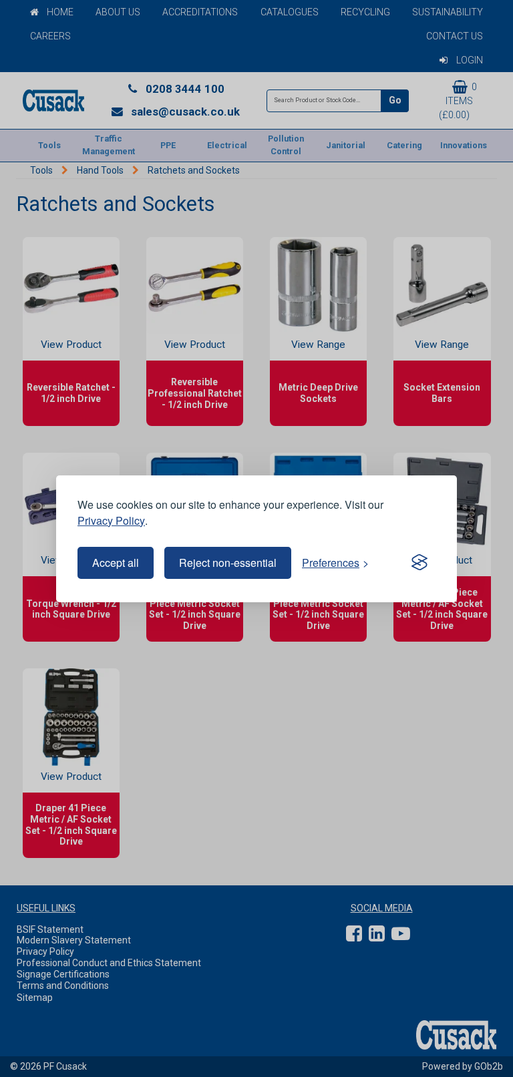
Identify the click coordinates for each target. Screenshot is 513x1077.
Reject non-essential (228, 562)
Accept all (115, 562)
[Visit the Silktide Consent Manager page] (419, 563)
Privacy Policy (111, 520)
